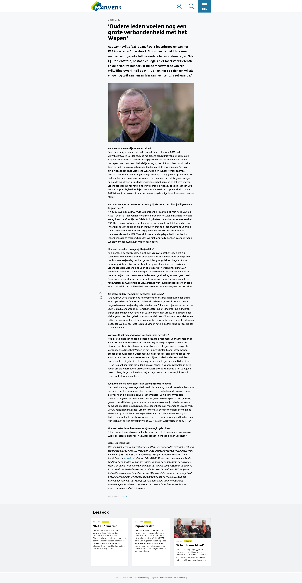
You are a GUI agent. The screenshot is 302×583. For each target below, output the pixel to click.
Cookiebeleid (127, 578)
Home (117, 578)
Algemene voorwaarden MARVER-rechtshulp (169, 578)
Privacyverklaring (142, 578)
